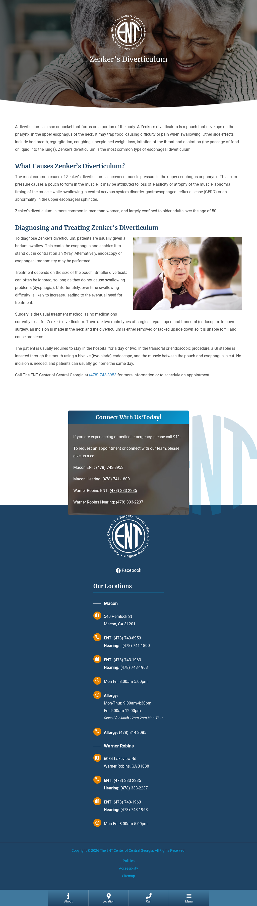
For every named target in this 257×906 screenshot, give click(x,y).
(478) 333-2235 (123, 490)
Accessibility (128, 868)
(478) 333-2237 (129, 502)
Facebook (131, 570)
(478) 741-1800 (116, 479)
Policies (129, 861)
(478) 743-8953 (109, 467)
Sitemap (128, 876)
